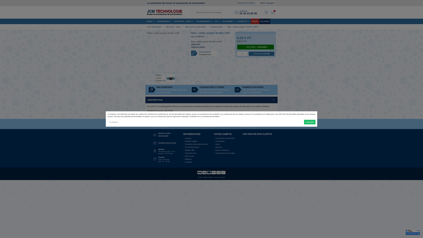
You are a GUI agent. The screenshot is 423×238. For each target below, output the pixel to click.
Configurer (113, 122)
